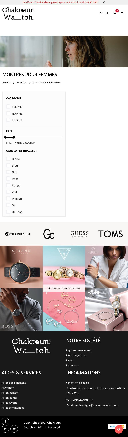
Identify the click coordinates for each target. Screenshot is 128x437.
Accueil (6, 83)
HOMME (17, 113)
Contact (73, 365)
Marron (17, 198)
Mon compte (11, 392)
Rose (15, 179)
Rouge (16, 185)
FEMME (17, 107)
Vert (14, 192)
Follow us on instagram (65, 288)
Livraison (8, 387)
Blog (71, 360)
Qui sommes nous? (80, 350)
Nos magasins (77, 355)
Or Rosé (17, 212)
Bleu (15, 165)
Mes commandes (13, 407)
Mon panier (10, 397)
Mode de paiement (14, 382)
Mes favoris (10, 402)
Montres (21, 83)
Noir (15, 172)
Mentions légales (78, 382)
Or (13, 205)
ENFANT (17, 120)
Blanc (16, 159)
